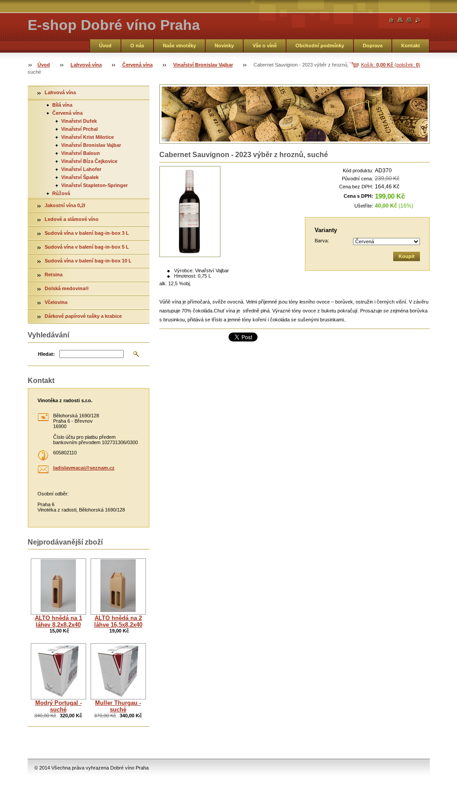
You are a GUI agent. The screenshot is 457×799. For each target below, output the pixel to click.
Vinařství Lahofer (81, 169)
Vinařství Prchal (79, 129)
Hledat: (46, 354)
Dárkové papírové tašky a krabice (83, 316)
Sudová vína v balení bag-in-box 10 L (88, 260)
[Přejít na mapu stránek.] (400, 20)
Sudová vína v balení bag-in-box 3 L (87, 233)
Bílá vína (62, 105)
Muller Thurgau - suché (118, 706)
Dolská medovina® (67, 288)
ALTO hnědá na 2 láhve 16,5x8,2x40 (118, 621)
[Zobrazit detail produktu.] (58, 586)
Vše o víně (265, 45)
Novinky (224, 45)
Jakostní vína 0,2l (65, 205)
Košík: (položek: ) (390, 64)
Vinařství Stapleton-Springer (94, 185)
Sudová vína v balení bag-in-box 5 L (87, 247)
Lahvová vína (86, 64)
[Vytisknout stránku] (409, 20)
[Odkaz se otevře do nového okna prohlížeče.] (189, 211)
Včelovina (56, 302)
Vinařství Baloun (80, 153)
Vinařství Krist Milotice (87, 137)
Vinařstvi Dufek (79, 121)
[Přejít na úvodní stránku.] (391, 20)
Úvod (105, 45)
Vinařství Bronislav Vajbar (203, 64)
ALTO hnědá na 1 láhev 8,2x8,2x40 (58, 621)
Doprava (372, 45)
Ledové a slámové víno (72, 219)
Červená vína (137, 64)
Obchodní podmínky (319, 45)
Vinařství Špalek (80, 177)
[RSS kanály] (418, 20)
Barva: (322, 240)
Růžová (61, 193)
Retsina (53, 274)
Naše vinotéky (179, 45)
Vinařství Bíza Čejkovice (89, 161)
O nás (137, 45)
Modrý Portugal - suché (58, 706)
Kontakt (410, 45)
